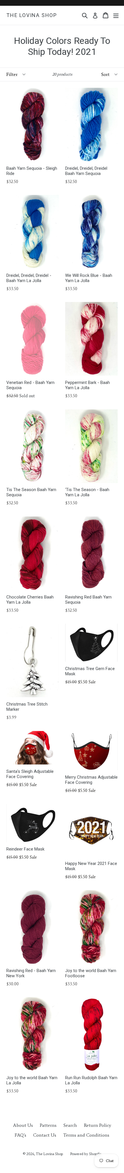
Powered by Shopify (85, 1154)
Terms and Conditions (86, 1135)
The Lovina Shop (31, 15)
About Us (23, 1125)
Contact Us (44, 1135)
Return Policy (97, 1125)
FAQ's (20, 1135)
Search (70, 1125)
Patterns (48, 1125)
